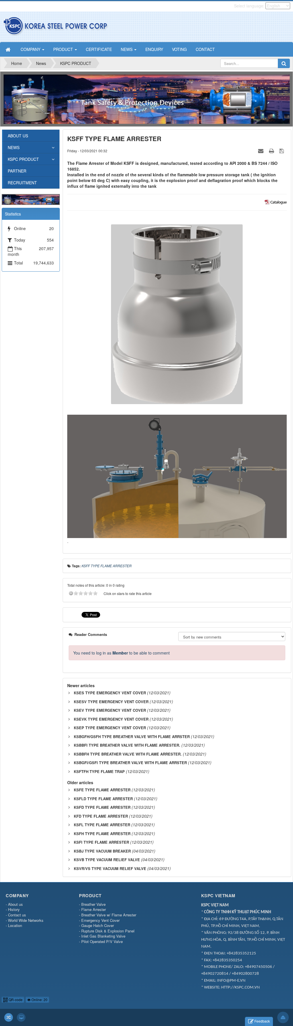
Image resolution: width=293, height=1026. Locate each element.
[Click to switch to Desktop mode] (21, 1017)
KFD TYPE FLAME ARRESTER (101, 816)
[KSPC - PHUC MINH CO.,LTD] (56, 26)
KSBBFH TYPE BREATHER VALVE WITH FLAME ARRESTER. (128, 754)
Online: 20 (39, 999)
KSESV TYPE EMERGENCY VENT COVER (111, 701)
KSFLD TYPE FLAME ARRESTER (103, 798)
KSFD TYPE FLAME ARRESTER (102, 807)
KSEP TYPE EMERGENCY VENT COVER (110, 727)
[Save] (282, 150)
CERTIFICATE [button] (99, 49)
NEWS (13, 147)
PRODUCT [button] (63, 49)
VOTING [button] (179, 49)
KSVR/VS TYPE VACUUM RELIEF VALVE (110, 868)
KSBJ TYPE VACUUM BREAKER (102, 851)
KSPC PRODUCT (23, 159)
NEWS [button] (127, 49)
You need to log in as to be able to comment (121, 653)
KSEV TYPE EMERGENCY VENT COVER (110, 710)
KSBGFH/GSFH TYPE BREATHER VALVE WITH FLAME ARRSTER (132, 736)
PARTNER (17, 171)
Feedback (262, 1021)
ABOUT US (18, 136)
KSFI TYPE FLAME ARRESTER (101, 842)
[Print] (272, 150)
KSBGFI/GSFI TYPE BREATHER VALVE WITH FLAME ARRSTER (130, 762)
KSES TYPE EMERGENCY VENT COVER (110, 692)
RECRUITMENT (22, 182)
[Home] (8, 49)
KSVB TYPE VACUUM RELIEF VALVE (107, 859)
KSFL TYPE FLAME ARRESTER (102, 824)
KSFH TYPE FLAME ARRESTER (102, 833)
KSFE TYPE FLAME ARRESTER (102, 789)
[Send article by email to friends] (261, 150)
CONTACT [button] (205, 49)
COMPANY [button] (31, 49)
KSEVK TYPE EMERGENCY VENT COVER (111, 719)
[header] (146, 98)
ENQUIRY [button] (154, 49)
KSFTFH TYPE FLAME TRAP (99, 771)
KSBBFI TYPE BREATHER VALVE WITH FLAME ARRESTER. (127, 745)
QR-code (15, 999)
